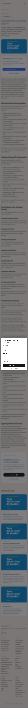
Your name (5, 348)
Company (5, 358)
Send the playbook (14, 365)
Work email (5, 353)
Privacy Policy (21, 368)
